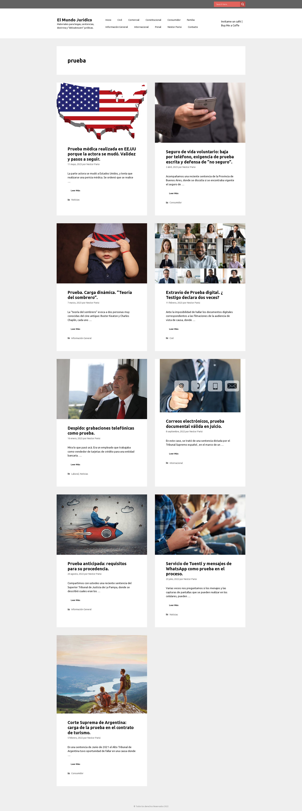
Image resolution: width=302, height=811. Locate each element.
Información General (116, 27)
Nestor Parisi (175, 27)
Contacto (193, 27)
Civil (119, 20)
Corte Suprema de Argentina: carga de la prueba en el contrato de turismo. (101, 727)
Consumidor (174, 20)
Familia (191, 20)
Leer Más (75, 190)
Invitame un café (231, 21)
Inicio (108, 20)
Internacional (141, 27)
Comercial (133, 20)
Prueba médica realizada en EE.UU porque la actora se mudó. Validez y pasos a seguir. (102, 153)
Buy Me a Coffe (230, 25)
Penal (158, 27)
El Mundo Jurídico (74, 20)
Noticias (75, 199)
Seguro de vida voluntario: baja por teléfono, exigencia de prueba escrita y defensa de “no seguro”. (200, 156)
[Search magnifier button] (242, 4)
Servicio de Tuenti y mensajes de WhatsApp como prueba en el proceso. (199, 568)
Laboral (75, 474)
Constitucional (153, 20)
